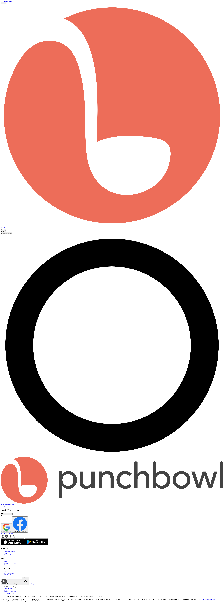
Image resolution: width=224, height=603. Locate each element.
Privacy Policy (8, 590)
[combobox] (10, 229)
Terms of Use (8, 588)
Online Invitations (6, 504)
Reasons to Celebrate (10, 563)
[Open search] (4, 3)
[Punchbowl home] (112, 226)
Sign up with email (7, 514)
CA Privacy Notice (9, 593)
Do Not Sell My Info (10, 591)
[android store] (36, 545)
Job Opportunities (9, 573)
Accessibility (7, 574)
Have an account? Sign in (8, 533)
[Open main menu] (2, 3)
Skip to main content (6, 1)
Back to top (25, 577)
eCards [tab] (10, 233)
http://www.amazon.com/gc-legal (211, 599)
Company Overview (9, 551)
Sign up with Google (6, 531)
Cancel (3, 231)
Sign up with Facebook (20, 531)
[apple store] (12, 545)
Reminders (7, 565)
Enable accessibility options (14, 584)
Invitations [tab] (4, 233)
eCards (12, 504)
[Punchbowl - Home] (112, 503)
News (5, 553)
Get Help (6, 571)
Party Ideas (7, 561)
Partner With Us (8, 555)
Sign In (3, 227)
